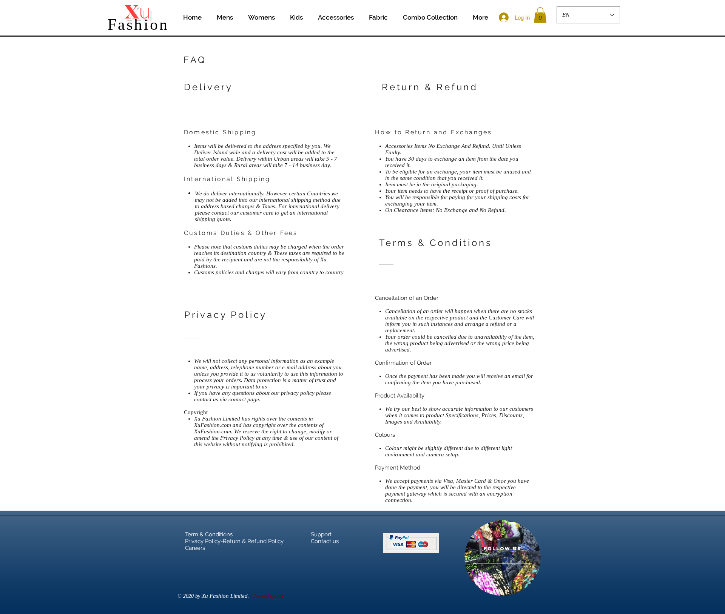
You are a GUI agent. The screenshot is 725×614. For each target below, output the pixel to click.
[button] (540, 15)
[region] (502, 558)
